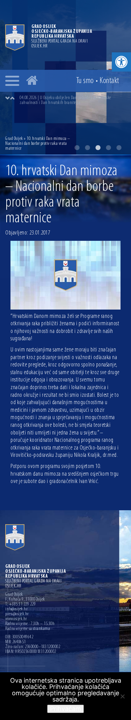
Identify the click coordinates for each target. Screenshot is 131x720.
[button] (121, 62)
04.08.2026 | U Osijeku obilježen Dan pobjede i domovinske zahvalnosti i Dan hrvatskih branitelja (65, 100)
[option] (72, 100)
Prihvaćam (65, 708)
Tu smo (85, 81)
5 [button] (118, 147)
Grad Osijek (14, 138)
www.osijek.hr (16, 619)
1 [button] (76, 147)
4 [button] (108, 147)
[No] (122, 696)
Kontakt (109, 81)
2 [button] (87, 147)
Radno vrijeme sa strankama (27, 628)
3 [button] (97, 147)
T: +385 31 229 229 (20, 604)
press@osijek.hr (17, 614)
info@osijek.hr (16, 609)
